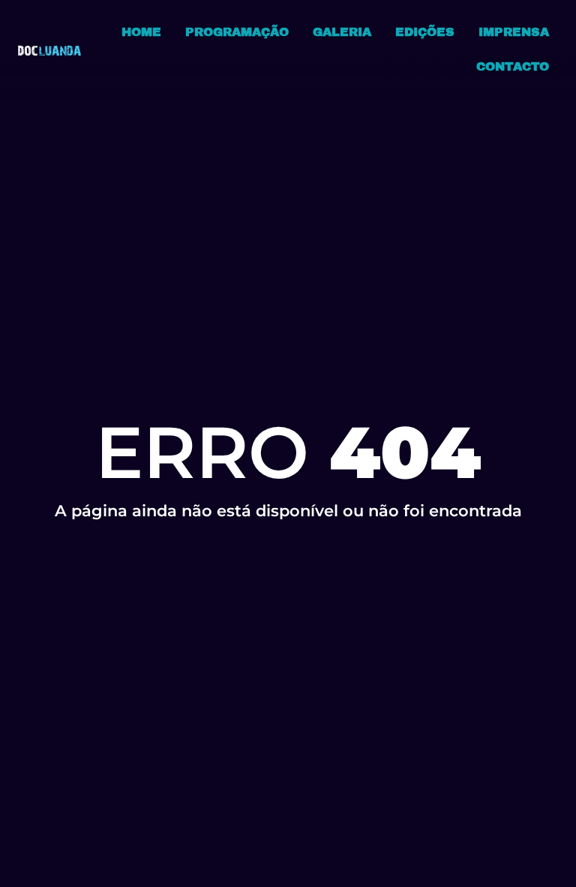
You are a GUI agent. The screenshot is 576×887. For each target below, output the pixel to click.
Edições (424, 32)
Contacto (512, 66)
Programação (237, 32)
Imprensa (513, 32)
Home (141, 32)
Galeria (342, 32)
